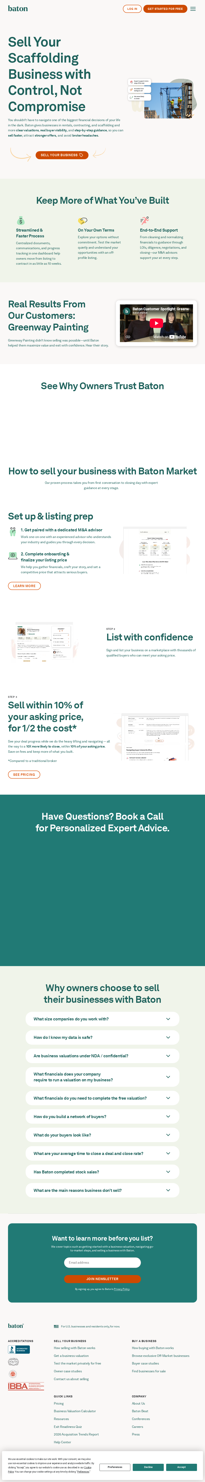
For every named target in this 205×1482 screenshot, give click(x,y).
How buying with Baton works (153, 1348)
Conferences (141, 1419)
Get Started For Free (165, 8)
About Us (138, 1403)
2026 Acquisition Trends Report (76, 1434)
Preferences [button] (83, 1471)
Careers (137, 1427)
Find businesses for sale (149, 1371)
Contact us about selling (71, 1379)
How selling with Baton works (74, 1348)
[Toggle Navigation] (193, 9)
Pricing (59, 1403)
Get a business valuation (71, 1356)
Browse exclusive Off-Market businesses (160, 1356)
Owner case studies (68, 1371)
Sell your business (59, 155)
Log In (132, 8)
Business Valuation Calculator (75, 1411)
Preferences (115, 1467)
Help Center (62, 1442)
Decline (148, 1467)
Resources (61, 1419)
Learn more (24, 586)
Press (136, 1434)
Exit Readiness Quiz (68, 1427)
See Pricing (24, 775)
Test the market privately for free (77, 1363)
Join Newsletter (102, 1279)
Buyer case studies (145, 1363)
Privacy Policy (121, 1289)
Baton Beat (140, 1411)
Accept (181, 1467)
